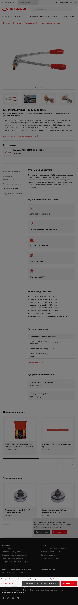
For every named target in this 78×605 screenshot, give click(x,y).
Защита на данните (37, 590)
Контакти (62, 590)
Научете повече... (7, 584)
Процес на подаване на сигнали (13, 592)
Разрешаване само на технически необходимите (41, 584)
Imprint (25, 590)
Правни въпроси (51, 590)
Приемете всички (69, 584)
